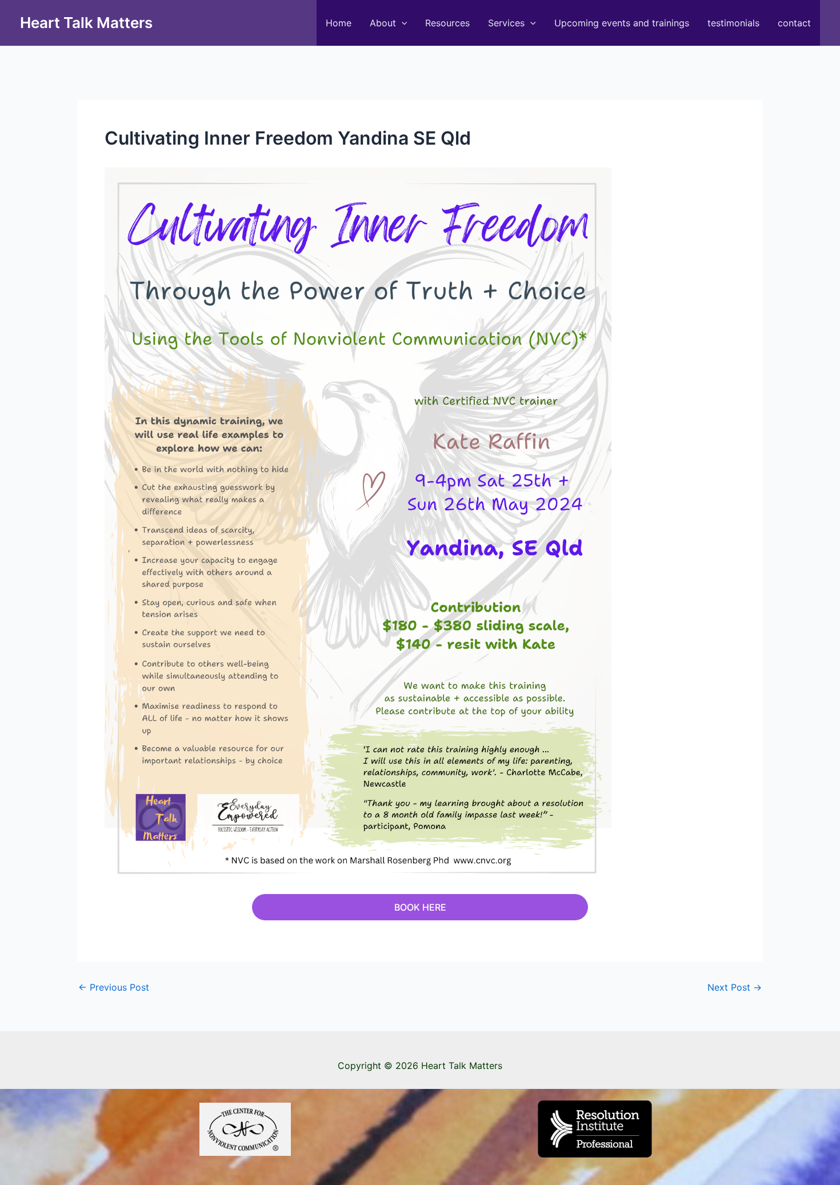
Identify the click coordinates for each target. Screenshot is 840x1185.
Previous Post (113, 987)
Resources (447, 23)
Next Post (734, 987)
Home (338, 23)
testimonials (733, 23)
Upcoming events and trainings (621, 23)
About (383, 23)
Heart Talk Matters (86, 22)
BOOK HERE (420, 907)
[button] (401, 23)
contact (794, 23)
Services (506, 23)
